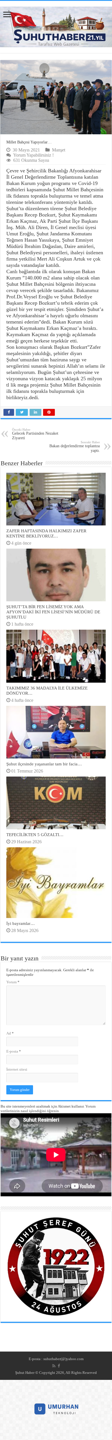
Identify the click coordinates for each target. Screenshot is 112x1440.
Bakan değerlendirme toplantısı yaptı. (74, 446)
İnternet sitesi (16, 1069)
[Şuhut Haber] (56, 25)
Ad (10, 1033)
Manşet (58, 149)
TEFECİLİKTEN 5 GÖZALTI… (34, 834)
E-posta (13, 1051)
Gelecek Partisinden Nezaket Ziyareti (35, 434)
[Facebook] (59, 1365)
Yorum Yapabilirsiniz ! (33, 155)
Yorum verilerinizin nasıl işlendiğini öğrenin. (48, 1108)
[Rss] (54, 1365)
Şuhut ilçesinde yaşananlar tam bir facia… (44, 763)
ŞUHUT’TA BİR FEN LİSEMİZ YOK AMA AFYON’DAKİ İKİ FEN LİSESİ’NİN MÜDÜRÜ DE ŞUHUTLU (53, 611)
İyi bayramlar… (20, 923)
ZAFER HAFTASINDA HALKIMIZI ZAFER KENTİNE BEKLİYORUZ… (46, 533)
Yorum (13, 982)
